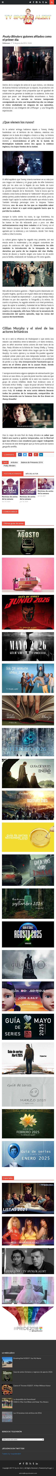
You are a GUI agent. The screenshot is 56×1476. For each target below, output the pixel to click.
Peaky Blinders (9, 466)
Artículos (14, 462)
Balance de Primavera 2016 (32, 462)
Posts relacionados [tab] (12, 474)
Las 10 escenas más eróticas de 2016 (27, 1413)
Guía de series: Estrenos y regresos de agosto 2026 (32, 1372)
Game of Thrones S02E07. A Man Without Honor (32, 1386)
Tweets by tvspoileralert (11, 1454)
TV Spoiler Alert (18, 1468)
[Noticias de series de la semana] (10, 486)
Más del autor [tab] (32, 474)
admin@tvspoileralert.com (28, 1473)
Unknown (6, 43)
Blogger (50, 1468)
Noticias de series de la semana (10, 497)
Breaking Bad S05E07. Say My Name (27, 1358)
